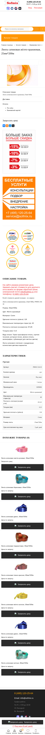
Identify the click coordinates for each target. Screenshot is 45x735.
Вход (30, 8)
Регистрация (38, 8)
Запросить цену (24, 467)
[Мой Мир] (10, 125)
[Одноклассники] (7, 125)
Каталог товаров (11, 38)
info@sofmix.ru (27, 292)
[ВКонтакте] (4, 125)
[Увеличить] (22, 75)
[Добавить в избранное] (40, 63)
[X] (13, 125)
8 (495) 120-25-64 (20, 294)
